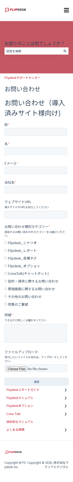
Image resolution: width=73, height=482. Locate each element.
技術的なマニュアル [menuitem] (19, 421)
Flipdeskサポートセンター (22, 77)
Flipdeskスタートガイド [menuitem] (22, 389)
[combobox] (32, 51)
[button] (66, 390)
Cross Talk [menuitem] (13, 413)
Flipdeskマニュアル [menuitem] (19, 397)
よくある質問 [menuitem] (15, 429)
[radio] (35, 242)
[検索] (65, 51)
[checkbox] (35, 273)
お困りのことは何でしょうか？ (34, 43)
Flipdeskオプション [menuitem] (19, 405)
